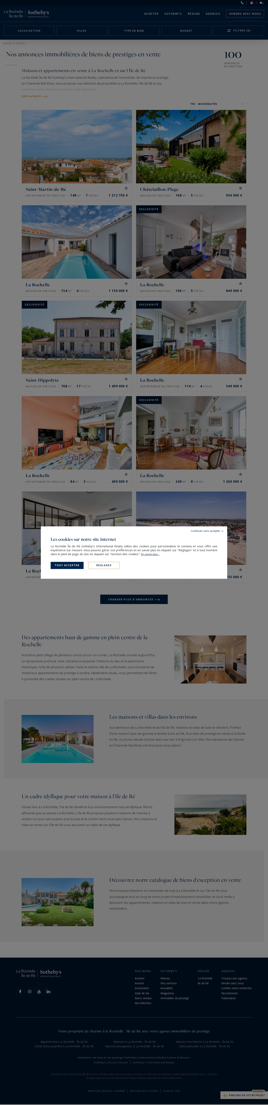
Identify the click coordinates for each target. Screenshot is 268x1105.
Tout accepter (67, 565)
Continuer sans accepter (205, 531)
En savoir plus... (150, 554)
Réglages (104, 565)
